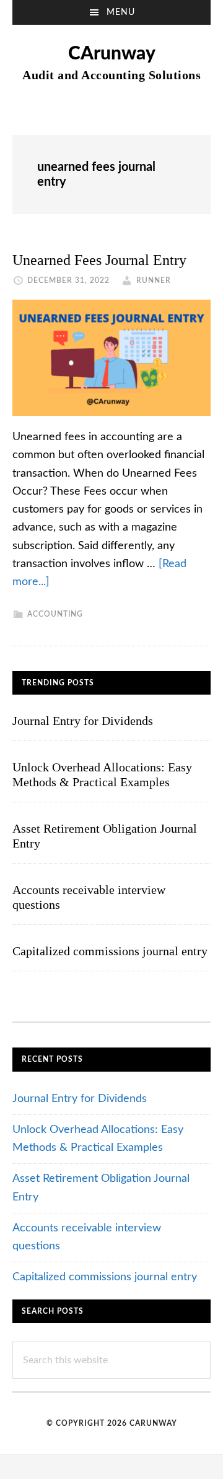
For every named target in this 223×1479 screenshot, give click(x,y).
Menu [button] (121, 12)
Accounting (55, 614)
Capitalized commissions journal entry (110, 951)
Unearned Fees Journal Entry (99, 260)
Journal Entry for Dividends (82, 720)
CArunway (111, 54)
